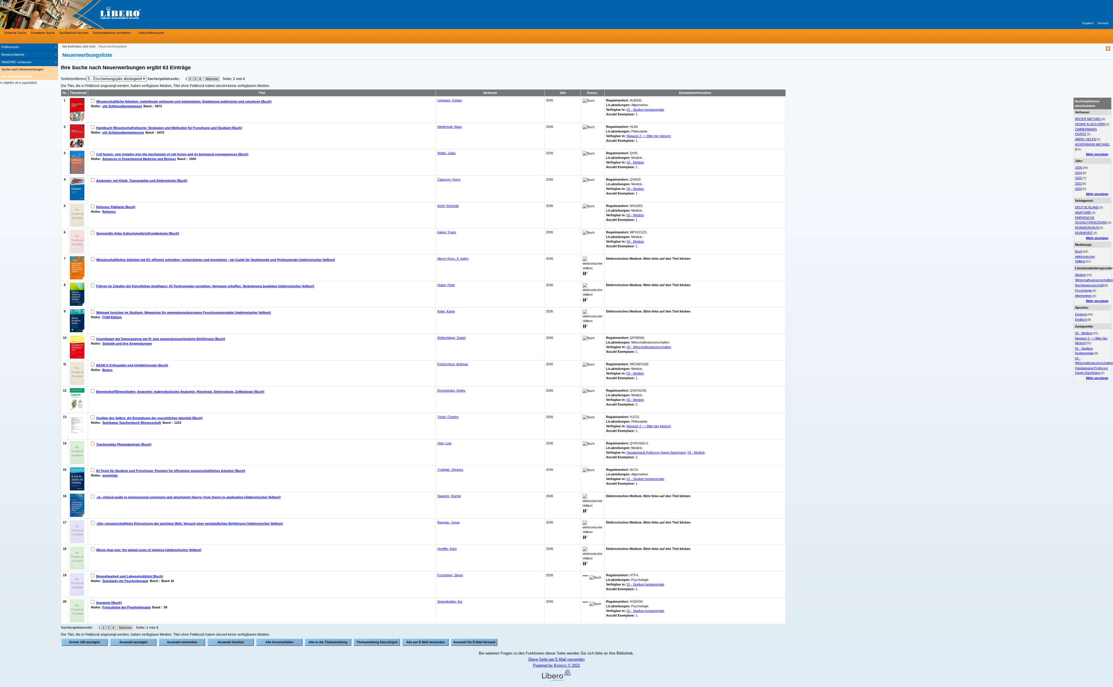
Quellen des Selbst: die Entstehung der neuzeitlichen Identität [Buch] (149, 418)
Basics (107, 370)
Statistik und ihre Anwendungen (127, 343)
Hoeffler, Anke (447, 548)
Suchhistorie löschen (73, 32)
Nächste (211, 79)
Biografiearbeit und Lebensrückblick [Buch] (129, 576)
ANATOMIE (1083, 212)
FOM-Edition (112, 317)
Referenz (109, 211)
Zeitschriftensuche (151, 32)
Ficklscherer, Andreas (452, 364)
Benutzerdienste (12, 54)
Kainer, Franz (446, 232)
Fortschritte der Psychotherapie (126, 607)
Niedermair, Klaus (449, 126)
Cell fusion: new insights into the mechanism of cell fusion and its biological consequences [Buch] (172, 154)
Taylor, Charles (448, 417)
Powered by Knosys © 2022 (556, 665)
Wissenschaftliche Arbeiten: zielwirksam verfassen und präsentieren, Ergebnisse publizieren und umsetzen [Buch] (184, 101)
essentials (110, 475)
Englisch (1088, 23)
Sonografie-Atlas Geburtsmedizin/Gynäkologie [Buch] (137, 233)
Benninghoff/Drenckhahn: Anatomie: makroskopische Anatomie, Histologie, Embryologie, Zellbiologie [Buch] (180, 391)
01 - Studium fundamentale (645, 109)
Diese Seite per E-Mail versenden (556, 659)
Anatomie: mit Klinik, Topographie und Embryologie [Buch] (141, 180)
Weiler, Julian (446, 153)
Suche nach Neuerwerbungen (22, 69)
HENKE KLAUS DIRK (1090, 124)
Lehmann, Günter (449, 100)
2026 (1078, 167)
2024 (1078, 173)
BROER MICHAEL (1088, 119)
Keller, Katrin (446, 311)
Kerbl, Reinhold (448, 206)
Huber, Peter (446, 285)
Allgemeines (1083, 295)
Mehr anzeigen (1097, 154)
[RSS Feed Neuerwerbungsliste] (1108, 49)
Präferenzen (10, 47)
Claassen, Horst (448, 179)
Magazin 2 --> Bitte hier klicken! (649, 136)
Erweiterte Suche (43, 32)
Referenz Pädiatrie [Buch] (115, 207)
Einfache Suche (15, 32)
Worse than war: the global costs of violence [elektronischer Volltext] (148, 550)
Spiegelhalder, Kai (449, 601)
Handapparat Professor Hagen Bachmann (656, 452)
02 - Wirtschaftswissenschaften (649, 347)
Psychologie (1083, 290)
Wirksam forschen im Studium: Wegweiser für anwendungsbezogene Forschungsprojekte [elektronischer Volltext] (183, 312)
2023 (1078, 188)
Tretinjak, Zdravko (450, 469)
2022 (1078, 183)
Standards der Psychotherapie (125, 581)
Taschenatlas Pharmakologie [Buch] (123, 444)
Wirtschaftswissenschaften (1094, 280)
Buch (1078, 251)
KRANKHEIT (1084, 233)
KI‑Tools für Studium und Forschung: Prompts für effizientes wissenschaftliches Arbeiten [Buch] (170, 470)
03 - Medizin (1083, 333)
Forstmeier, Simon (450, 575)
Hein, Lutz (444, 443)
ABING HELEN (1085, 139)
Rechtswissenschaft (1089, 285)
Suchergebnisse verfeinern (112, 32)
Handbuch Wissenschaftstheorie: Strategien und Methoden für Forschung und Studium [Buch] (169, 128)
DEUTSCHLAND (1087, 207)
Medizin (1080, 275)
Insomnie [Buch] (109, 602)
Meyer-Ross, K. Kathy (453, 258)
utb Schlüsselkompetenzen (123, 132)
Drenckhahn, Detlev (451, 390)
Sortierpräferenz (73, 79)
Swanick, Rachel (449, 496)
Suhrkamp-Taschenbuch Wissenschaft (131, 422)
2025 (1078, 178)
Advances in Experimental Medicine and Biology (139, 159)
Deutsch (1103, 23)
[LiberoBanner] (87, 14)
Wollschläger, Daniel (451, 337)
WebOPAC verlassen (16, 62)
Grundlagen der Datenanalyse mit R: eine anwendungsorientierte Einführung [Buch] (160, 339)
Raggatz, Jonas (448, 522)
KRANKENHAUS (1087, 227)
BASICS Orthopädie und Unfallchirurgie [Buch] (132, 365)
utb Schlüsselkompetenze (122, 106)
